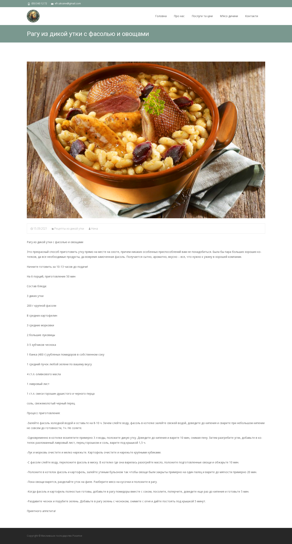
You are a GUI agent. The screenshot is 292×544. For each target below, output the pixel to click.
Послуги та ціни (202, 16)
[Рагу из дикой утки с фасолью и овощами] (146, 140)
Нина (94, 228)
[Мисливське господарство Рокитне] (30, 15)
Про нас (179, 16)
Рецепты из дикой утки (69, 228)
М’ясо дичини (229, 16)
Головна (161, 16)
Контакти (251, 16)
